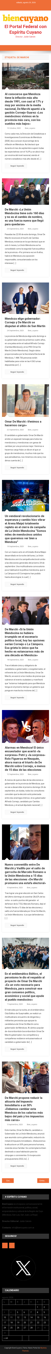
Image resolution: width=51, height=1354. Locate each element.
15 (38, 1317)
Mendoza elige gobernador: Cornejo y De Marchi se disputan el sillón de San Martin (25, 322)
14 (31, 1317)
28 (31, 1328)
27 (25, 1328)
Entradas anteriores (10, 1181)
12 (18, 1317)
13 (25, 1317)
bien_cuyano (30, 128)
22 (38, 1322)
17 (5, 1322)
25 (11, 1328)
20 (25, 1322)
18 (11, 1322)
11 (11, 1317)
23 (45, 1322)
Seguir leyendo (17, 166)
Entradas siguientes (44, 1181)
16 (45, 1317)
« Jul (6, 1338)
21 (31, 1322)
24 (5, 1328)
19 (18, 1322)
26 (18, 1328)
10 (5, 1317)
